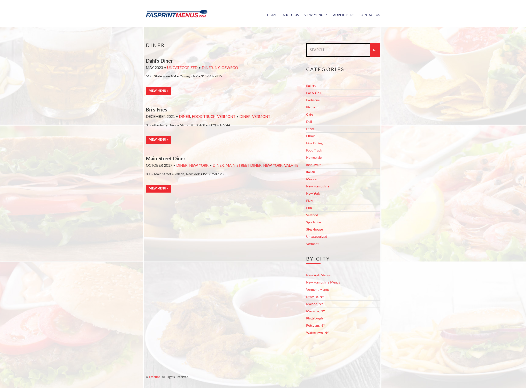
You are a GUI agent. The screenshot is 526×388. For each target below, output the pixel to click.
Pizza (310, 200)
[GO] (375, 50)
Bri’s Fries (156, 110)
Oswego (229, 68)
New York (199, 166)
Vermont (226, 117)
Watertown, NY (317, 332)
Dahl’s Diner (159, 61)
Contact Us (370, 15)
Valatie (291, 166)
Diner (207, 68)
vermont (261, 117)
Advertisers (343, 15)
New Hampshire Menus (323, 282)
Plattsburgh (314, 318)
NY (217, 68)
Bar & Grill (313, 93)
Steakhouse (314, 229)
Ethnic (310, 136)
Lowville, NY (315, 296)
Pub (309, 208)
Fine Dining (314, 143)
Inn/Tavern (314, 164)
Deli (309, 121)
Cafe (309, 114)
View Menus (314, 15)
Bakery (311, 85)
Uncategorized (182, 68)
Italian (310, 172)
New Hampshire (317, 186)
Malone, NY (314, 304)
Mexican (312, 179)
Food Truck (204, 117)
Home (272, 15)
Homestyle (314, 157)
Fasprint (154, 377)
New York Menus (318, 275)
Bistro (310, 107)
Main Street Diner (165, 158)
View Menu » (158, 91)
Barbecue (313, 100)
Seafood (312, 215)
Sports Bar (313, 222)
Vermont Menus (317, 289)
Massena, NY (315, 311)
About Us (291, 15)
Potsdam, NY (315, 325)
